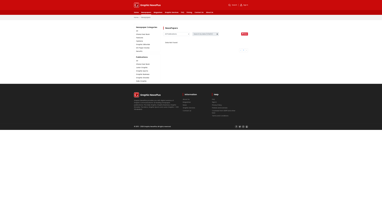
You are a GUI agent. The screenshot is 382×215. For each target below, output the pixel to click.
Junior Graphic (142, 67)
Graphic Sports (142, 71)
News (185, 105)
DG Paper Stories (143, 48)
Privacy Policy (217, 105)
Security (139, 51)
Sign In (245, 5)
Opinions (139, 41)
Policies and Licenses (219, 108)
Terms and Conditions (220, 116)
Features (139, 38)
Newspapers (146, 12)
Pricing (189, 12)
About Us (209, 12)
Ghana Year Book (143, 34)
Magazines (158, 12)
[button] (147, 61)
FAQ (182, 12)
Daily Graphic (141, 81)
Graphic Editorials (143, 44)
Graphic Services (171, 12)
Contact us (187, 111)
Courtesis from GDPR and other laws (223, 112)
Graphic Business (142, 74)
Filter (245, 34)
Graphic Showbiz (142, 78)
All (137, 31)
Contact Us (199, 12)
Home (136, 12)
